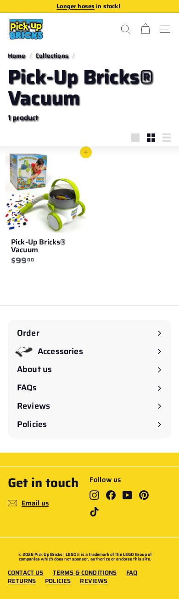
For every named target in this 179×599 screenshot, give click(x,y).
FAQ (131, 573)
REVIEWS (93, 581)
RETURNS (22, 581)
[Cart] (145, 29)
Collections (51, 56)
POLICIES (58, 581)
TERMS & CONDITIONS (85, 573)
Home (17, 56)
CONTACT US (26, 573)
